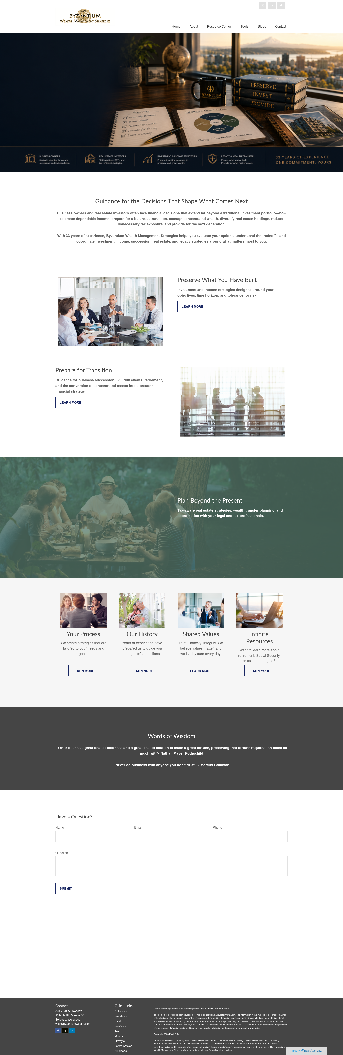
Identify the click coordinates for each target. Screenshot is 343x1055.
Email (138, 827)
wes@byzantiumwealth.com (72, 1024)
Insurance (121, 1026)
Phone (217, 827)
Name (59, 827)
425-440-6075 (73, 1011)
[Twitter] (262, 5)
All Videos (121, 1051)
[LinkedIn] (272, 5)
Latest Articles (123, 1046)
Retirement (121, 1011)
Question (61, 852)
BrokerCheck (222, 1008)
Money (119, 1036)
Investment (121, 1016)
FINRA (226, 1043)
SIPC (232, 1043)
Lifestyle (120, 1041)
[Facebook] (281, 5)
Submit (66, 888)
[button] (176, 26)
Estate (118, 1021)
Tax (117, 1031)
